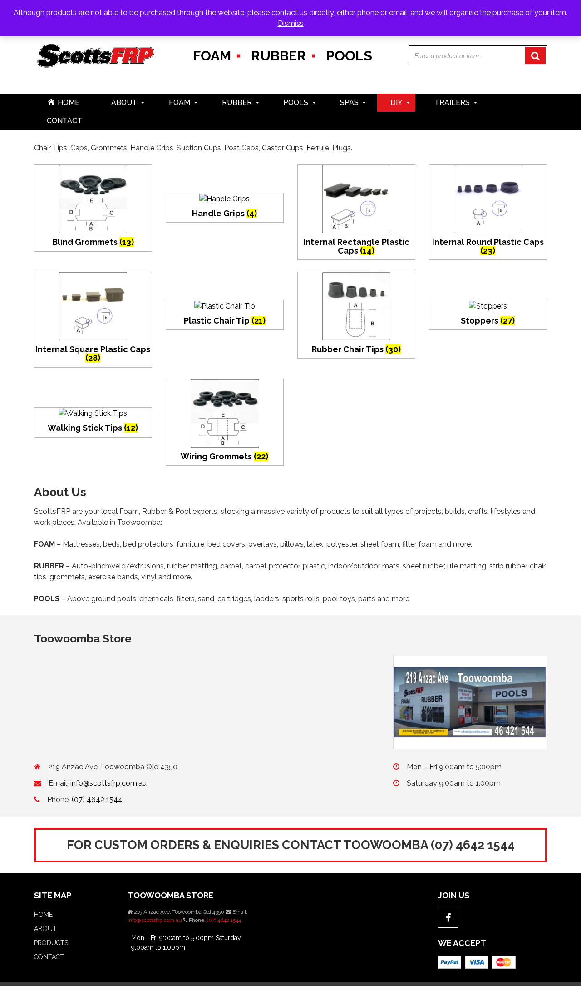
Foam (212, 56)
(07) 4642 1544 (97, 799)
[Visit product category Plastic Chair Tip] (224, 305)
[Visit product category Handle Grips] (224, 198)
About (124, 102)
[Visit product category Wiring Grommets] (225, 412)
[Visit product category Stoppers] (488, 305)
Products (51, 942)
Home (43, 914)
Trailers (452, 102)
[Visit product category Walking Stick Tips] (93, 412)
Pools (349, 56)
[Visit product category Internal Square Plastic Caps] (93, 305)
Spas (349, 102)
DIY (396, 102)
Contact (64, 120)
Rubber (278, 56)
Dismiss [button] (291, 23)
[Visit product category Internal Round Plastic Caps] (488, 198)
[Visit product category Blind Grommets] (93, 198)
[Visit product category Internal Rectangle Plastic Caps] (356, 198)
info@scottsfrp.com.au (108, 783)
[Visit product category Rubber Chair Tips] (356, 305)
